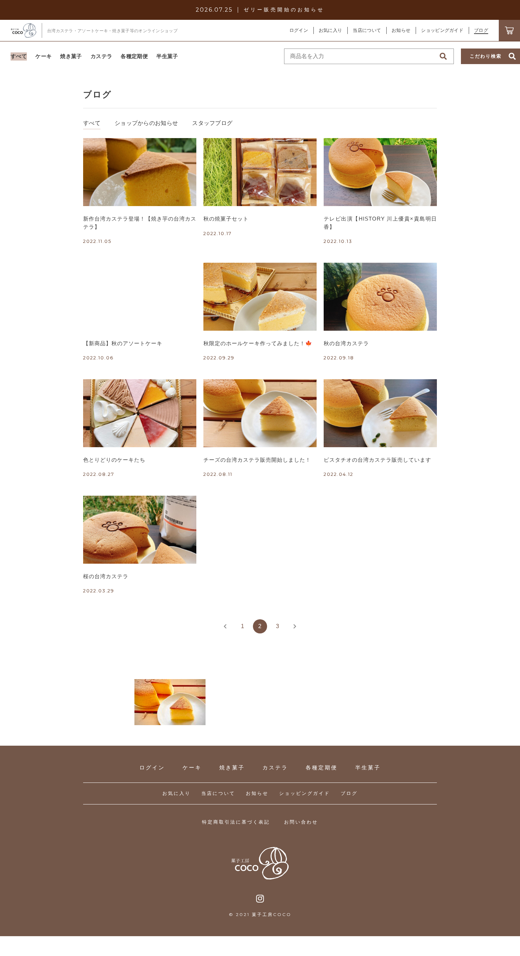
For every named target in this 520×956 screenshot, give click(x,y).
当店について (218, 793)
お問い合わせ (301, 822)
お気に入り (176, 793)
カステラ (275, 767)
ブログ (349, 793)
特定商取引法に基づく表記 (236, 822)
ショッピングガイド (304, 793)
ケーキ (192, 767)
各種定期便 (321, 767)
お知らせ (257, 793)
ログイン (298, 30)
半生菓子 (368, 767)
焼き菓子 (232, 767)
